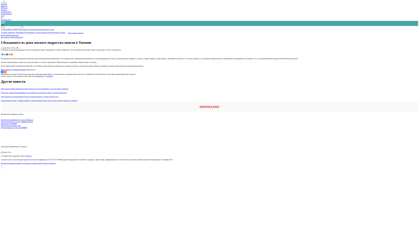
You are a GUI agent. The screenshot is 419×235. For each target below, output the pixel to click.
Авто (3, 16)
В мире (62, 33)
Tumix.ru (28, 156)
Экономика (20, 33)
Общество (11, 33)
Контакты (4, 163)
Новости (4, 6)
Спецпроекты (6, 12)
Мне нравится (7, 70)
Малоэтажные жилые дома (11, 126)
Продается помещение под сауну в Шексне (17, 120)
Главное (4, 33)
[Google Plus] (11, 54)
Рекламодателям (15, 163)
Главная (4, 4)
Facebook (49, 76)
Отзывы (4, 10)
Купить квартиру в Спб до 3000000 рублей (17, 122)
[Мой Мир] (7, 54)
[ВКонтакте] (2, 54)
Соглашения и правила (29, 163)
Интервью (55, 33)
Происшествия (45, 33)
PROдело (4, 8)
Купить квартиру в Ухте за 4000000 (14, 128)
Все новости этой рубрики (11, 37)
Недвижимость (6, 14)
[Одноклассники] (9, 54)
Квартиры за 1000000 (9, 124)
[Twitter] (5, 54)
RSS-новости (44, 163)
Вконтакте (40, 76)
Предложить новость (76, 33)
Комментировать (20, 70)
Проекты (52, 163)
